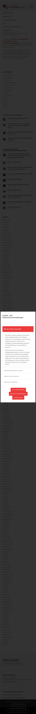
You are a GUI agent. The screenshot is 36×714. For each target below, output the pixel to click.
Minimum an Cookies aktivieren (18, 393)
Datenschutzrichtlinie (10, 382)
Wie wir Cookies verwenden (12, 329)
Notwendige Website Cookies (13, 370)
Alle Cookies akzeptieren (18, 389)
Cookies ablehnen (18, 397)
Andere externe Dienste (11, 376)
